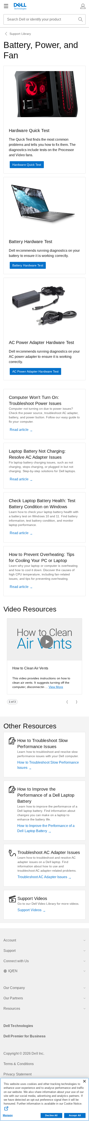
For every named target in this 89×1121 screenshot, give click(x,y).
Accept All (75, 1115)
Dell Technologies (18, 1026)
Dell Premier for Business (24, 1036)
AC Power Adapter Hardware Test (35, 371)
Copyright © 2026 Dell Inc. (23, 1053)
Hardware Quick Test (26, 164)
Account (9, 940)
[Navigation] (6, 6)
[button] (83, 6)
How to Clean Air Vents (30, 668)
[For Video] (44, 639)
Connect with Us (16, 961)
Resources (11, 1008)
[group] (44, 656)
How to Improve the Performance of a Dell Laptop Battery (46, 828)
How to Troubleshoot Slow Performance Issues (48, 765)
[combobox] (44, 19)
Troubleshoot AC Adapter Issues (42, 877)
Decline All (51, 1115)
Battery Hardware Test (27, 265)
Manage (8, 1115)
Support (9, 950)
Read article (19, 430)
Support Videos (29, 910)
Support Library (20, 33)
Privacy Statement (17, 1074)
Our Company (14, 988)
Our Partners (13, 998)
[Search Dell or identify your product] (80, 19)
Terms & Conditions (18, 1064)
